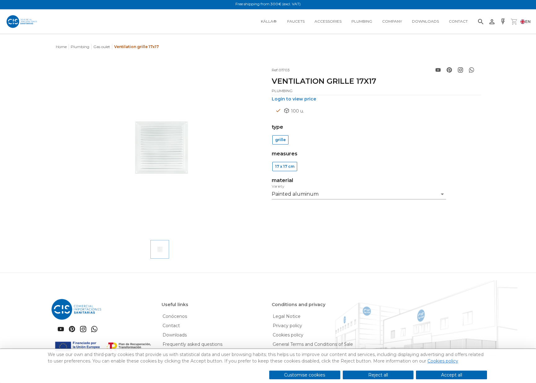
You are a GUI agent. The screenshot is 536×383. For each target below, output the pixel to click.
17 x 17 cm (284, 166)
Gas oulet (101, 46)
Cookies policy (442, 361)
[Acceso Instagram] (460, 70)
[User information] (492, 21)
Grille (280, 139)
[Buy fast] (503, 21)
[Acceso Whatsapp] (471, 70)
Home (61, 46)
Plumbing (80, 46)
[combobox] (359, 192)
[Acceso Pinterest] (449, 70)
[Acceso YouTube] (438, 70)
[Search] (480, 21)
